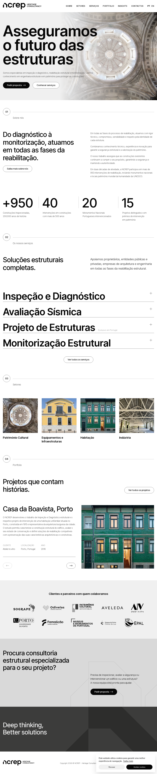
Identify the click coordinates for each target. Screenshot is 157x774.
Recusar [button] (112, 767)
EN (152, 6)
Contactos (137, 6)
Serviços (94, 6)
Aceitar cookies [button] (139, 767)
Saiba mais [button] (128, 761)
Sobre (69, 6)
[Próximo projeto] (71, 566)
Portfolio (108, 6)
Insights (122, 6)
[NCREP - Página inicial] (22, 6)
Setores (80, 6)
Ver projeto (115, 536)
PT (148, 6)
